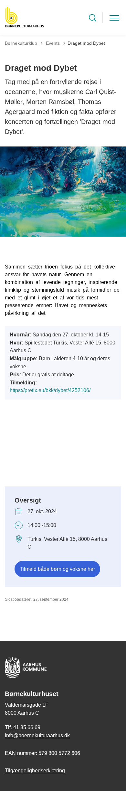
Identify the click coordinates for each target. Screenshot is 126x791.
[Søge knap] (92, 18)
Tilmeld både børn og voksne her (57, 569)
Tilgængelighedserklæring (35, 770)
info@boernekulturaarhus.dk (37, 735)
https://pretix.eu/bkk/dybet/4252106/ (50, 390)
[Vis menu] (114, 18)
